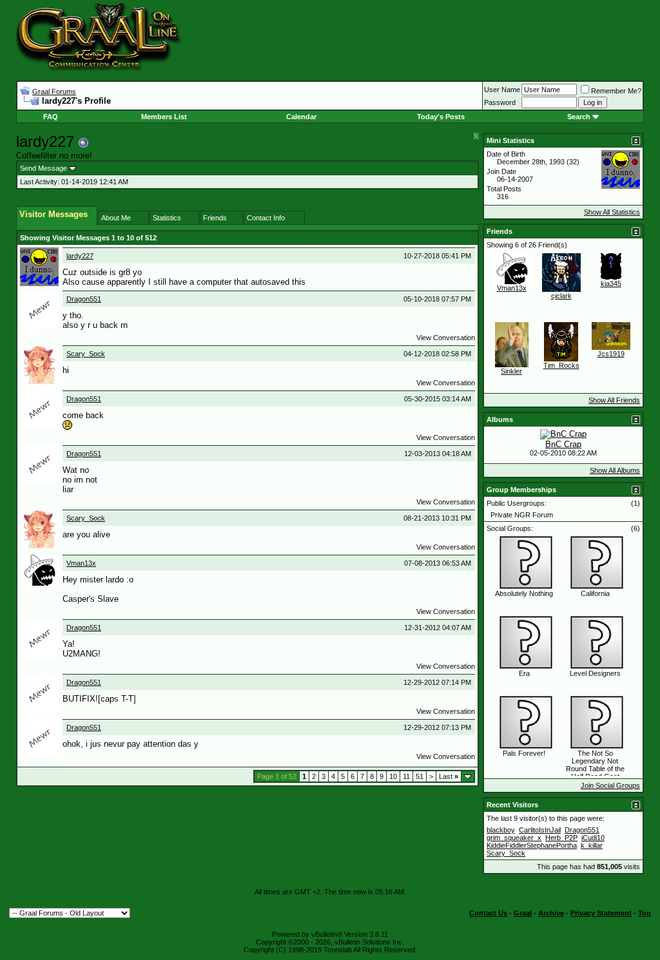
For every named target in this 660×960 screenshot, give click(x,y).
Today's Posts (441, 116)
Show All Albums (615, 470)
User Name (502, 89)
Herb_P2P (561, 837)
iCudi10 (593, 837)
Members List (164, 116)
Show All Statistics (612, 212)
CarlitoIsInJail (540, 830)
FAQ (50, 116)
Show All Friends (614, 400)
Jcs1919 (611, 354)
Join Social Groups (610, 785)
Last (448, 776)
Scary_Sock (85, 354)
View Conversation (445, 337)
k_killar (592, 845)
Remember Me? (616, 91)
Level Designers (595, 673)
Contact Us (488, 913)
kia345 (611, 283)
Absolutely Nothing (524, 593)
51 (419, 776)
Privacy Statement (601, 913)
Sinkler (511, 371)
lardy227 (79, 256)
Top (644, 913)
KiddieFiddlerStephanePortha (532, 845)
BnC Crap (563, 444)
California (595, 593)
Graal (523, 913)
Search (578, 116)
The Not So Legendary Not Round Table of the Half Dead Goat (595, 764)
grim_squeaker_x (514, 837)
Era (524, 673)
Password (500, 102)
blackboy (501, 830)
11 (406, 776)
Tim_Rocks (561, 365)
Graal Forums (54, 91)
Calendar (301, 116)
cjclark (561, 296)
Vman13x (81, 563)
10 (393, 776)
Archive (551, 913)
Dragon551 (83, 299)
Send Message (43, 168)
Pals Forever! (524, 753)
